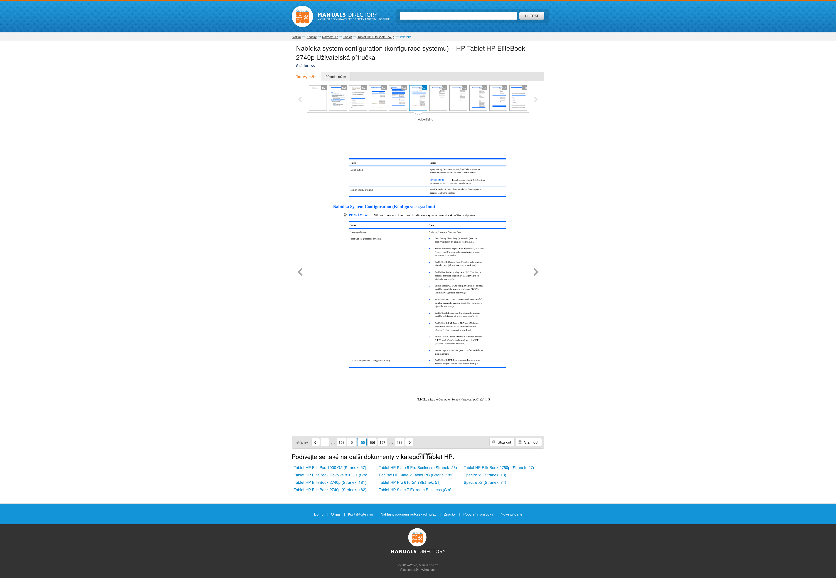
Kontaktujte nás (360, 514)
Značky (450, 514)
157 (382, 442)
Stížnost (504, 442)
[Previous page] (300, 272)
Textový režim (306, 76)
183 (400, 442)
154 (352, 442)
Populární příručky (478, 514)
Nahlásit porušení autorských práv (409, 514)
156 (372, 442)
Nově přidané (511, 514)
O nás (336, 514)
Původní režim (335, 76)
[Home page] (302, 16)
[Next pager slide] (536, 100)
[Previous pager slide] (300, 100)
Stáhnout (530, 442)
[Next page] (536, 272)
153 (341, 442)
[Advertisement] (418, 127)
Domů (319, 514)
